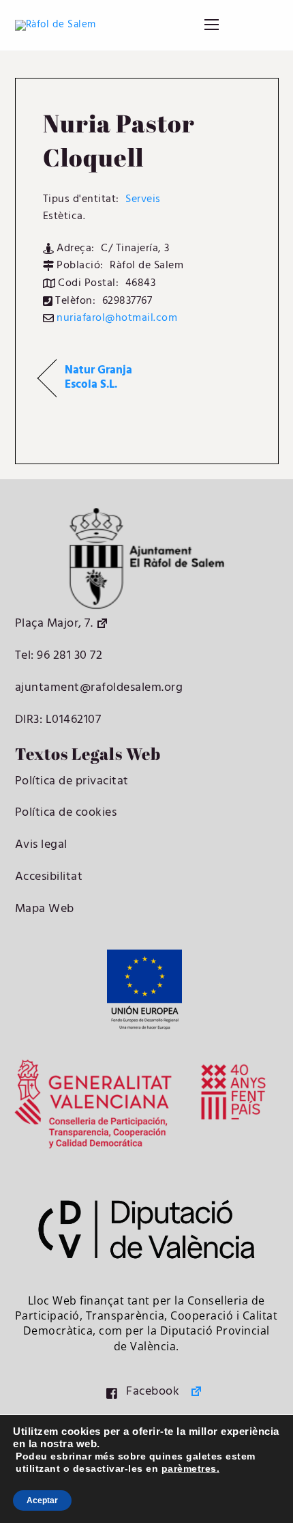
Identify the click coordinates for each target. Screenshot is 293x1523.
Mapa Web (44, 909)
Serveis (143, 199)
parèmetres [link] (189, 1468)
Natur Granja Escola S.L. (99, 378)
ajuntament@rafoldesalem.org (99, 688)
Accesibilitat (49, 877)
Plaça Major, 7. (54, 624)
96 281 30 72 (68, 656)
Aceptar (42, 1500)
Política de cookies (66, 813)
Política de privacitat (72, 781)
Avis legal (41, 845)
